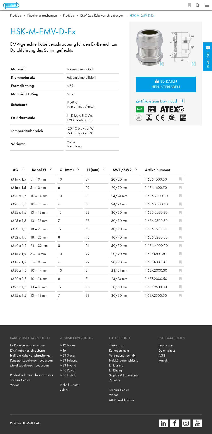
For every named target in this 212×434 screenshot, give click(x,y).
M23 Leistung (69, 360)
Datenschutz (167, 350)
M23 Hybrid (68, 365)
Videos (14, 385)
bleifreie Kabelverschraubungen (31, 355)
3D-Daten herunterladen (166, 84)
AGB (162, 355)
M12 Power (67, 345)
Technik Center (20, 380)
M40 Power (68, 370)
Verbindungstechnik (122, 355)
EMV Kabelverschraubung (27, 350)
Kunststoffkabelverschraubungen (31, 360)
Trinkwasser (117, 345)
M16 (63, 350)
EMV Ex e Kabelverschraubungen (102, 15)
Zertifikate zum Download (157, 101)
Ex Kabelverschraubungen (27, 345)
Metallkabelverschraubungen (29, 365)
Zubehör (114, 380)
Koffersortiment (119, 350)
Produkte (16, 15)
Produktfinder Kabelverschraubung (31, 375)
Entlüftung (115, 370)
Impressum (166, 345)
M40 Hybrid (68, 375)
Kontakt (163, 360)
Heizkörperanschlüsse (124, 360)
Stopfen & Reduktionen (124, 375)
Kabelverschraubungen (42, 15)
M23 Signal (67, 355)
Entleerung (116, 365)
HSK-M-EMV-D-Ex (142, 15)
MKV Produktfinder (121, 400)
